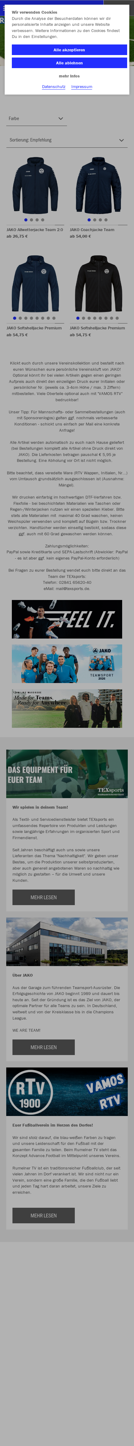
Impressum (81, 86)
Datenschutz (53, 86)
